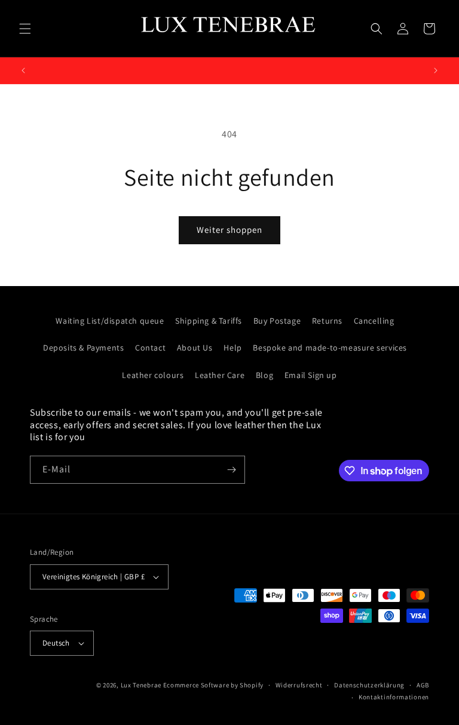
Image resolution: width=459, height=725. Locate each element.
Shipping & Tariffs (208, 320)
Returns (327, 320)
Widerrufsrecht (299, 685)
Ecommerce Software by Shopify (213, 685)
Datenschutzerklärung (369, 685)
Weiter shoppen (229, 229)
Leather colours (152, 375)
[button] (25, 29)
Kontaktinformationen (394, 697)
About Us (195, 347)
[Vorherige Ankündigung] (23, 70)
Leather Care (219, 375)
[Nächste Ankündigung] (436, 70)
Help (232, 347)
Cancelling (374, 320)
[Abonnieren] (231, 470)
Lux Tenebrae (141, 685)
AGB (423, 685)
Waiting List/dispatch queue (110, 320)
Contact (150, 347)
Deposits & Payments (83, 347)
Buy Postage (277, 320)
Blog (264, 375)
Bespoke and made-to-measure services (330, 347)
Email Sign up (310, 375)
